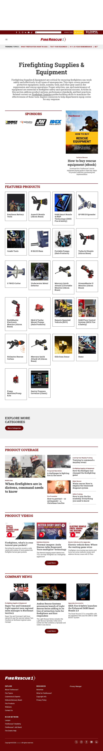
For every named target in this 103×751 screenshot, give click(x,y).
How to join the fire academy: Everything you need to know (83, 498)
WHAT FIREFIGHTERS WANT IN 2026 (34, 47)
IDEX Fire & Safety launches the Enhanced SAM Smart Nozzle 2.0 (82, 608)
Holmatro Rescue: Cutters (15, 357)
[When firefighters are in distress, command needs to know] (25, 466)
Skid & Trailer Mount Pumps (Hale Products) (38, 322)
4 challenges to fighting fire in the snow (58, 474)
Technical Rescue (82, 157)
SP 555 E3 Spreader (86, 214)
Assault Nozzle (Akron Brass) (38, 215)
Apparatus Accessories (75, 603)
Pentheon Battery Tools (15, 215)
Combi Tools (12, 251)
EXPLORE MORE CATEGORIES (17, 420)
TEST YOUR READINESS (58, 47)
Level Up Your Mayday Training (82, 458)
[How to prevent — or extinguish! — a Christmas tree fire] (59, 487)
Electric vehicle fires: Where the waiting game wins (82, 545)
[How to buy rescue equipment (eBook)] (82, 132)
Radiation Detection (43, 542)
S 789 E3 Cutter (14, 283)
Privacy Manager (76, 686)
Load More (51, 563)
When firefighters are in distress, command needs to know (24, 488)
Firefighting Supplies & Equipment (83, 468)
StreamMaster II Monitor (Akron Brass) (85, 285)
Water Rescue (77, 481)
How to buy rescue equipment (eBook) (82, 163)
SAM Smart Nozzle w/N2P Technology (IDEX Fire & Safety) (63, 217)
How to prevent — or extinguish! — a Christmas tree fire (56, 500)
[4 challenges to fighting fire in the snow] (59, 461)
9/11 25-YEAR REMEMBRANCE (81, 47)
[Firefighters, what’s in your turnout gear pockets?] (20, 531)
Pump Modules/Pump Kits (14, 393)
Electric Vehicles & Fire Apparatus (79, 542)
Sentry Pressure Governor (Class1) (39, 392)
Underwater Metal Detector (39, 284)
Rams (80, 356)
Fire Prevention (52, 496)
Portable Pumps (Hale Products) (62, 252)
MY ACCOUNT (79, 32)
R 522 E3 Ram (37, 251)
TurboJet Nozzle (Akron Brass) (85, 252)
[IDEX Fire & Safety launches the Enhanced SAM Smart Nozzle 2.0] (83, 592)
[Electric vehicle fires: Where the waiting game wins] (83, 531)
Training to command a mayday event (83, 461)
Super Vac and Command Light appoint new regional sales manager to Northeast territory (19, 609)
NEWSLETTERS (68, 32)
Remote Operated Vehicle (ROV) (63, 321)
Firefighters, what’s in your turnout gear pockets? (19, 543)
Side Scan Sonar (62, 356)
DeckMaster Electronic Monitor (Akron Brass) (14, 323)
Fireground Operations (54, 471)
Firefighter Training (42, 94)
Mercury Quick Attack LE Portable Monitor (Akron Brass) (63, 286)
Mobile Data (9, 480)
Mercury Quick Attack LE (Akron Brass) (39, 358)
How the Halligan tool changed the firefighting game (84, 472)
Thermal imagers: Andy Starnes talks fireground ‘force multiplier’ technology (51, 547)
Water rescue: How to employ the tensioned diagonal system (83, 485)
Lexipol (18, 743)
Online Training (77, 494)
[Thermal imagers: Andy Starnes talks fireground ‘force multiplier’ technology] (51, 531)
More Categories (14, 428)
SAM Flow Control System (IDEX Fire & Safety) (86, 322)
